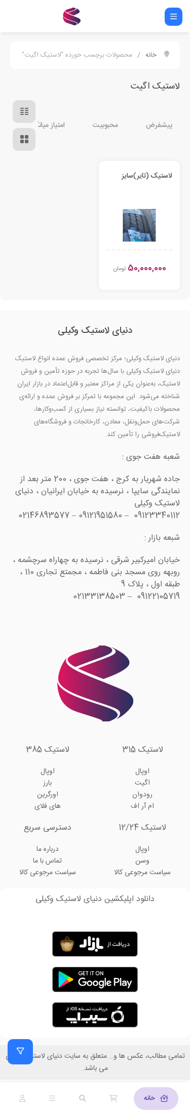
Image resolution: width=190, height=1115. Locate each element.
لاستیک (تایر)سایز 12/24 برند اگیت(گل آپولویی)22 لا (143, 176)
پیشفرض (159, 125)
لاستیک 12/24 (142, 828)
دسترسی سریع (47, 828)
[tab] (156, 1098)
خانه (151, 55)
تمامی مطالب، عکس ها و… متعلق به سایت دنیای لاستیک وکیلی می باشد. (95, 1062)
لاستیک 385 (47, 750)
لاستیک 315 (142, 750)
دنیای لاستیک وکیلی (95, 330)
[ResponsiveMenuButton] (173, 17)
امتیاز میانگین (46, 125)
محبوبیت (105, 125)
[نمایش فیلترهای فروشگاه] (20, 1051)
